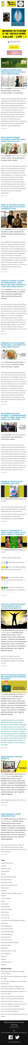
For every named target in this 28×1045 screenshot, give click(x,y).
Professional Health (6, 93)
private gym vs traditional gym (14, 294)
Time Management (18, 93)
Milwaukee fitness (19, 231)
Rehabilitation (22, 646)
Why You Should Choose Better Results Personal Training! (13, 677)
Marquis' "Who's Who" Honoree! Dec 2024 (12, 483)
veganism (16, 366)
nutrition (9, 158)
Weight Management (7, 650)
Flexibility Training (6, 637)
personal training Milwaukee (9, 291)
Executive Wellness (6, 90)
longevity (3, 158)
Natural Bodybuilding (20, 641)
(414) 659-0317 (15, 42)
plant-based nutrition (7, 366)
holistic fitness (5, 439)
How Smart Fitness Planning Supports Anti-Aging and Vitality (13, 139)
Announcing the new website (11, 758)
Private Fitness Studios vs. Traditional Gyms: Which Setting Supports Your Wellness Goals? (13, 284)
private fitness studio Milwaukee (9, 942)
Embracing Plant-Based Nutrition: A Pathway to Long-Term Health (13, 345)
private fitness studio (19, 234)
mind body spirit (5, 437)
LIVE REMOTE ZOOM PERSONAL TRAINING (13, 920)
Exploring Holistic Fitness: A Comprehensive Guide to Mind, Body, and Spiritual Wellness (13, 416)
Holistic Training (16, 637)
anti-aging (4, 160)
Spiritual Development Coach (9, 648)
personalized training (18, 158)
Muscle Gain (10, 641)
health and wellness (18, 364)
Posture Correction (11, 646)
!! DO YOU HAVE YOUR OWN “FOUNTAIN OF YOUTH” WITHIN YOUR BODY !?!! (13, 606)
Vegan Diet (21, 648)
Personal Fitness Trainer (7, 643)
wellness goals (5, 296)
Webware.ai (17, 1042)
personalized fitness (16, 437)
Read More (4, 128)
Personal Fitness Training (7, 931)
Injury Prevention (5, 917)
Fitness (10, 160)
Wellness (14, 160)
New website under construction (11, 815)
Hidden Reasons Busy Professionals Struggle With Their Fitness (13, 72)
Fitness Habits (16, 90)
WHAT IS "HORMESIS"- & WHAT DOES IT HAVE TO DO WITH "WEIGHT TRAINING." (13, 532)
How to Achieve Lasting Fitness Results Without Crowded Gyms (13, 207)
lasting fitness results (7, 231)
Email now (14, 47)
